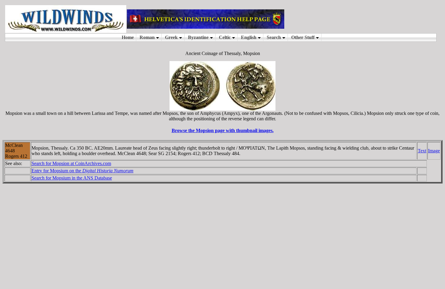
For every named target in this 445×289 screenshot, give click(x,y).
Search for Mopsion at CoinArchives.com (71, 163)
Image (434, 150)
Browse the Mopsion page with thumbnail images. (223, 130)
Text (422, 150)
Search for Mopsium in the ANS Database (71, 177)
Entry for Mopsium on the (82, 170)
